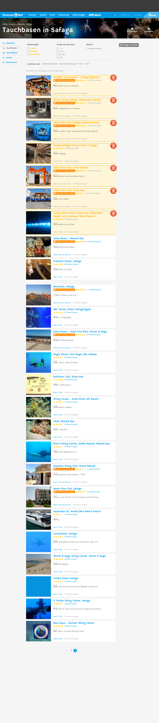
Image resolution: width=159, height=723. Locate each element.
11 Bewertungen (71, 514)
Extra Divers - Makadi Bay (68, 238)
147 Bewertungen (94, 126)
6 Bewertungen (70, 537)
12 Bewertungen (93, 492)
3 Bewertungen (70, 604)
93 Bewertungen (93, 193)
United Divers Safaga (65, 578)
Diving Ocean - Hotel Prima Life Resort (76, 399)
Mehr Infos (57, 161)
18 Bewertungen (71, 447)
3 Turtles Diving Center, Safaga (71, 600)
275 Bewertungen (94, 80)
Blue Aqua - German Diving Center (73, 623)
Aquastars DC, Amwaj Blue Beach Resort (77, 511)
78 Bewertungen (93, 335)
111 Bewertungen (94, 290)
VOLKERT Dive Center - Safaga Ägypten (76, 77)
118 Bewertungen (71, 148)
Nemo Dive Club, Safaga (67, 488)
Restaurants (11, 62)
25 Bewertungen (71, 424)
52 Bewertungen (71, 380)
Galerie (43, 15)
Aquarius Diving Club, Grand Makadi (74, 466)
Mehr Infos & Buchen (62, 93)
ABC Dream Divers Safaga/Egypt (72, 309)
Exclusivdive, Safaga (65, 533)
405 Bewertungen (71, 264)
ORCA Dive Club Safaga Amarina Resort (76, 122)
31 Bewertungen (71, 402)
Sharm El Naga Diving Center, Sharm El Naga (79, 556)
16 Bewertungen (93, 469)
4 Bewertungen (70, 581)
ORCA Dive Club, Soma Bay (69, 190)
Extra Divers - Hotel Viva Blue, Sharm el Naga (80, 331)
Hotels (9, 57)
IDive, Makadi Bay (63, 421)
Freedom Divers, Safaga (67, 261)
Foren (52, 15)
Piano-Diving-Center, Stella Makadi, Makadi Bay (81, 443)
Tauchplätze (11, 53)
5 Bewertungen (70, 559)
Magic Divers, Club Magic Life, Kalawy (75, 354)
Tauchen (32, 15)
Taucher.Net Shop (151, 15)
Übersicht (10, 43)
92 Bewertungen (71, 312)
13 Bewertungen (71, 219)
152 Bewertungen (94, 103)
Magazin (95, 15)
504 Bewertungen (94, 241)
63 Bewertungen (71, 357)
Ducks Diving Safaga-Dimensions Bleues (77, 100)
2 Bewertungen (70, 626)
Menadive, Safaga (63, 286)
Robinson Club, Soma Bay (68, 376)
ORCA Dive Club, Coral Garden (70, 167)
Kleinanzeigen (79, 15)
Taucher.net (12, 15)
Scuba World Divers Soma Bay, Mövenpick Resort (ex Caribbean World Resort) (77, 215)
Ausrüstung (64, 15)
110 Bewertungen (94, 171)
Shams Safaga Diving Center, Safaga (75, 145)
